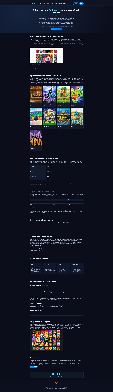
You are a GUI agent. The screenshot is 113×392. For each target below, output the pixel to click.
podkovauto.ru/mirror (63, 388)
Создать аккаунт (34, 366)
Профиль (75, 3)
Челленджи (65, 3)
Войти (81, 3)
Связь (56, 3)
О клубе (52, 3)
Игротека (60, 3)
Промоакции (42, 3)
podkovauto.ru (55, 388)
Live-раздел (48, 3)
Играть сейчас (56, 28)
